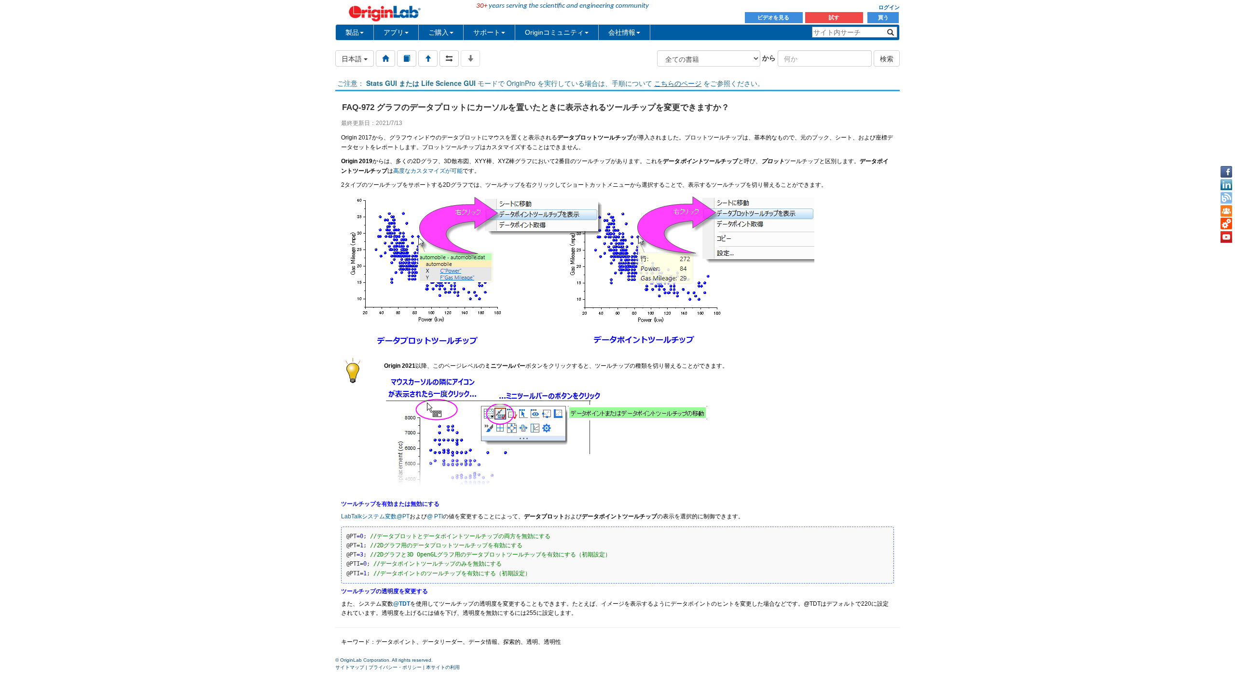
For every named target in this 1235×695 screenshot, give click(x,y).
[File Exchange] (1226, 224)
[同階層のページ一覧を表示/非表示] (449, 58)
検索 (886, 58)
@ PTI (435, 516)
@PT (403, 516)
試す (834, 17)
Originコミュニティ (554, 32)
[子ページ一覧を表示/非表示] (470, 58)
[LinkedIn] (1226, 185)
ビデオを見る (774, 17)
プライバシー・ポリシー (395, 667)
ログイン (889, 7)
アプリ (394, 32)
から (769, 57)
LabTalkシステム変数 (369, 516)
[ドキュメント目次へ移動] (385, 58)
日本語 (353, 58)
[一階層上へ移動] (428, 58)
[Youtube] (1226, 237)
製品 (352, 32)
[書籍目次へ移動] (406, 58)
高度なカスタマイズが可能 (428, 170)
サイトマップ (349, 667)
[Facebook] (1226, 172)
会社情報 (621, 32)
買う (883, 17)
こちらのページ (677, 83)
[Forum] (1226, 211)
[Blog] (1226, 198)
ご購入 (438, 32)
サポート (486, 32)
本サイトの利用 (443, 667)
